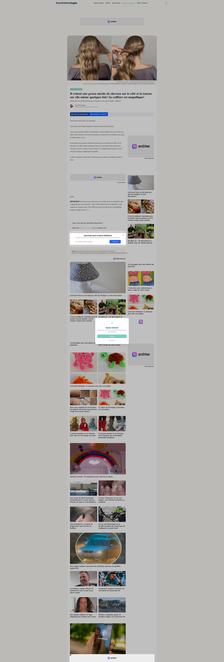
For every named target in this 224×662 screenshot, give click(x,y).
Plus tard (112, 340)
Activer (112, 336)
